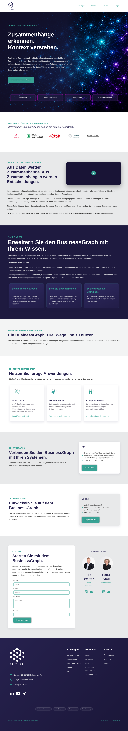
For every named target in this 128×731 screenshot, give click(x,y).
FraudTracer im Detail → (21, 416)
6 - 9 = (15, 610)
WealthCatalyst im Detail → (59, 416)
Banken (88, 655)
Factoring (89, 663)
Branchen (94, 6)
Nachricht (16, 597)
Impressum (104, 720)
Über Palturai (109, 655)
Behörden (89, 659)
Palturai (106, 6)
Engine (70, 667)
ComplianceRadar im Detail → (97, 416)
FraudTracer (72, 659)
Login (117, 6)
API (68, 671)
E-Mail (15, 589)
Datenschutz (116, 720)
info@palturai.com (21, 685)
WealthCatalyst (73, 655)
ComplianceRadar (74, 663)
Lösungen (81, 6)
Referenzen (108, 659)
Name (15, 580)
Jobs (106, 663)
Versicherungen (91, 674)
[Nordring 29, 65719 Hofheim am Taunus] (11, 675)
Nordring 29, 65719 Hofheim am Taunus (29, 675)
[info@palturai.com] (11, 684)
